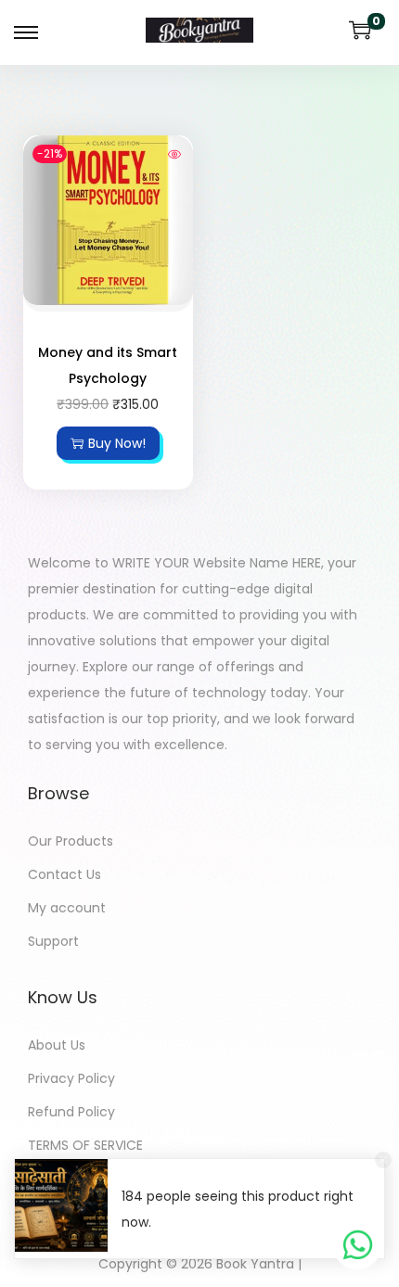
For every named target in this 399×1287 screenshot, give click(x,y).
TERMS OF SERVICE (85, 1145)
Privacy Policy (71, 1078)
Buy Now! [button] (117, 443)
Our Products (70, 841)
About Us (56, 1045)
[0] (360, 30)
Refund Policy (71, 1111)
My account (67, 907)
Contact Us (64, 874)
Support (53, 941)
